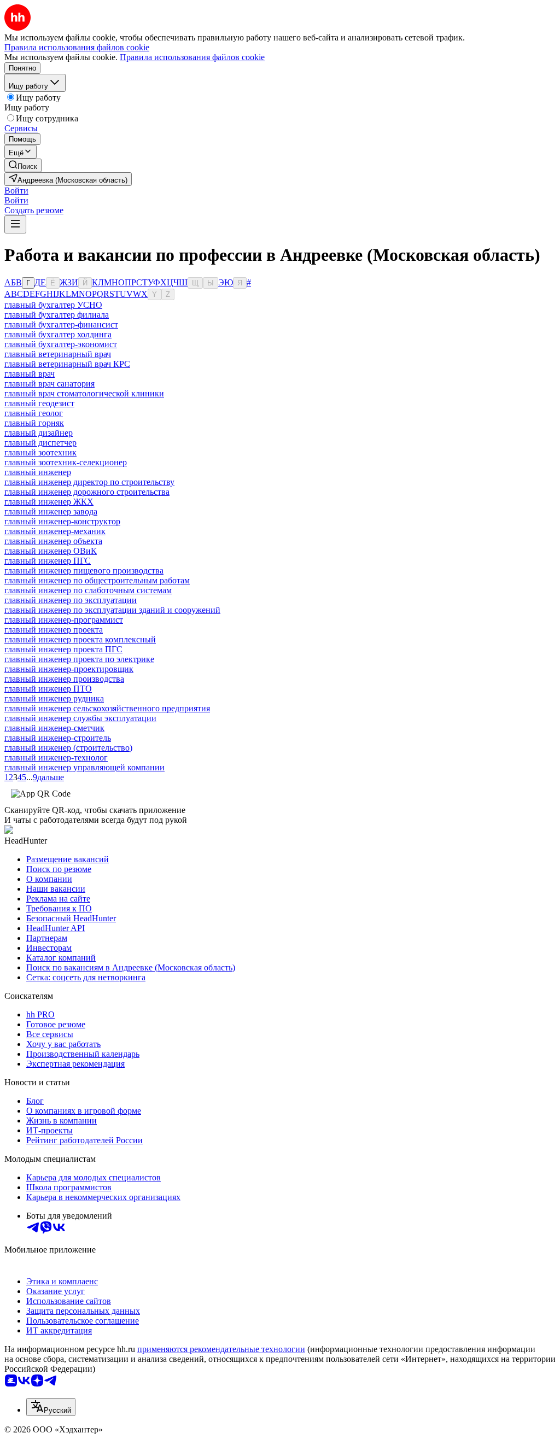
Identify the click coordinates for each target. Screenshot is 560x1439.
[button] (16, 190)
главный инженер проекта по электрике (79, 659)
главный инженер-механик (55, 531)
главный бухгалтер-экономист (60, 344)
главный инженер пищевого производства (84, 570)
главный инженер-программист (63, 619)
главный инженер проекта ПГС (63, 649)
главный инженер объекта (53, 541)
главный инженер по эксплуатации (70, 600)
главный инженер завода (50, 511)
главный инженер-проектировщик (68, 669)
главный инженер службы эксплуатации (80, 718)
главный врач (29, 373)
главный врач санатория (49, 383)
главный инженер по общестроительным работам (97, 580)
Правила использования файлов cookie (192, 57)
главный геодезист (39, 403)
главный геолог (33, 413)
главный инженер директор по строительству (89, 482)
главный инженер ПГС (47, 560)
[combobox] (50, 1407)
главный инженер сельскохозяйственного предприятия (107, 708)
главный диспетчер (40, 442)
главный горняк (34, 423)
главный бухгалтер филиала (56, 314)
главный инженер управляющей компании (84, 767)
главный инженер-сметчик (54, 728)
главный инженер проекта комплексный (80, 639)
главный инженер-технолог (56, 757)
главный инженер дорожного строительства (87, 491)
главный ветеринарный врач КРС (67, 363)
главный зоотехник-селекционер (65, 462)
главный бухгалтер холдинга (58, 334)
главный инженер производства (64, 678)
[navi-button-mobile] (15, 224)
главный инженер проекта (53, 629)
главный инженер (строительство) (68, 747)
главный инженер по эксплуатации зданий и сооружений (112, 610)
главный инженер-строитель (57, 737)
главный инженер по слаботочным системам (88, 590)
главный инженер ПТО (48, 688)
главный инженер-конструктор (62, 521)
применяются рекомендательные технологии (221, 1349)
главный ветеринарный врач (57, 354)
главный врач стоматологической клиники (84, 393)
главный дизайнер (38, 432)
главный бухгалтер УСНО (53, 304)
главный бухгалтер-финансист (61, 324)
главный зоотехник (40, 452)
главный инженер (37, 472)
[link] (23, 165)
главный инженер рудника (54, 698)
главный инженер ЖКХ (49, 501)
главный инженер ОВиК (50, 550)
